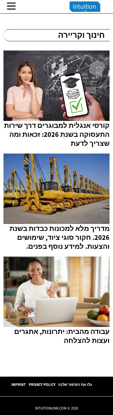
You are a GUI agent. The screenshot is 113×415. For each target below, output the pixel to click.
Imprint (18, 384)
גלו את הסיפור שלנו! (75, 384)
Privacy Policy (42, 384)
